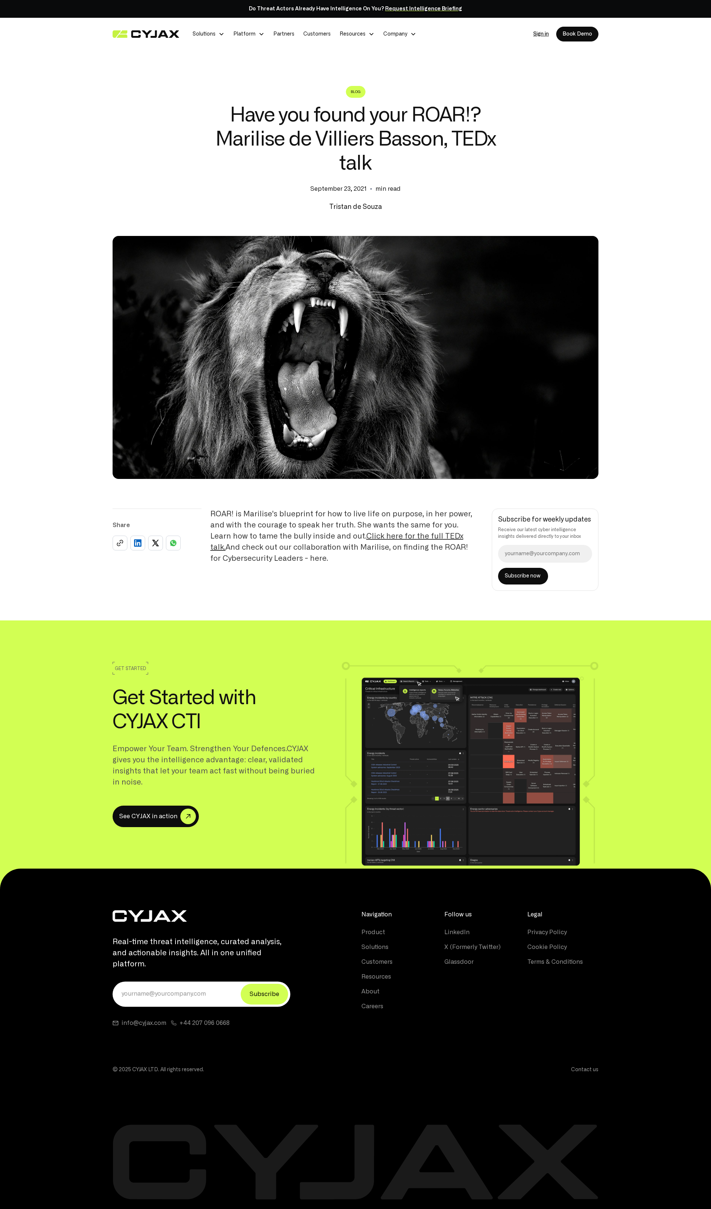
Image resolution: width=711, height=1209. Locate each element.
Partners (283, 34)
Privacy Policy (547, 932)
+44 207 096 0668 (205, 1023)
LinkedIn (457, 932)
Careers (372, 1006)
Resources (376, 977)
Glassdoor (459, 962)
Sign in (541, 34)
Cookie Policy (547, 947)
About (370, 992)
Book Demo (577, 34)
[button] (208, 34)
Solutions (374, 947)
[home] (146, 34)
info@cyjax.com (143, 1023)
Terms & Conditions (555, 962)
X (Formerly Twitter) (472, 947)
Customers (317, 34)
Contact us (584, 1069)
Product (373, 932)
